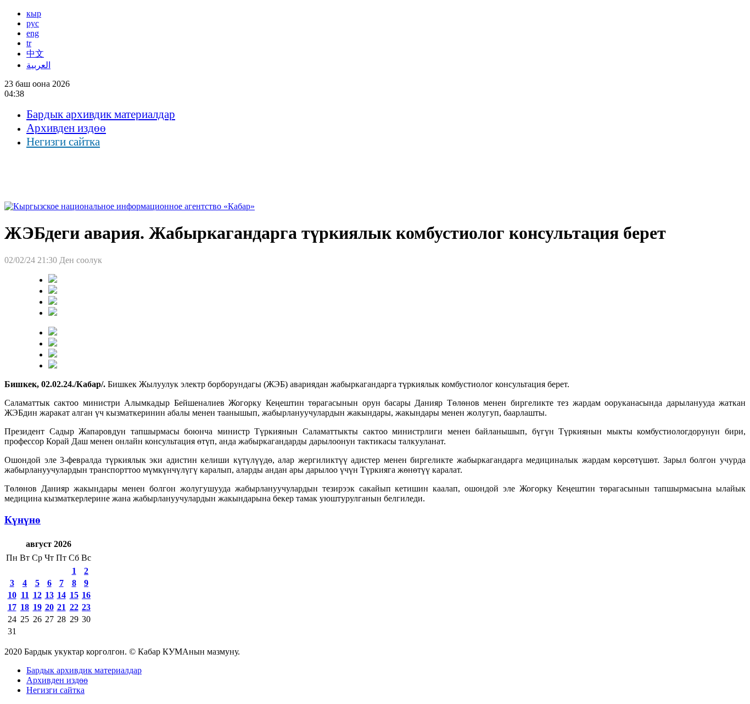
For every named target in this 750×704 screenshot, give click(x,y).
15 (74, 595)
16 (86, 595)
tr (28, 43)
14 (61, 595)
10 (12, 595)
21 (61, 607)
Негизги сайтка (63, 141)
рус (32, 23)
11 (25, 595)
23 (86, 607)
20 (49, 607)
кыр (33, 13)
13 (49, 595)
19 (37, 607)
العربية (38, 65)
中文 (35, 53)
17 (12, 607)
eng (32, 33)
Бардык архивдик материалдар (100, 114)
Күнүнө (22, 520)
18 (24, 607)
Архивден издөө (66, 128)
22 (74, 607)
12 (37, 595)
